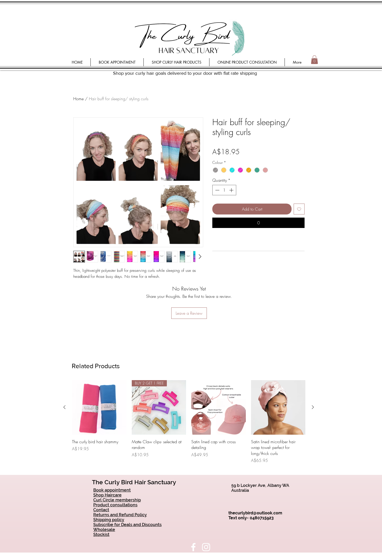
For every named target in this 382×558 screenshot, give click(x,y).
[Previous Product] (64, 407)
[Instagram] (206, 547)
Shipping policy (108, 519)
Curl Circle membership (117, 500)
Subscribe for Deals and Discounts (127, 524)
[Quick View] (99, 407)
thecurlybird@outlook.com (255, 512)
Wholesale (104, 529)
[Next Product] (313, 407)
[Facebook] (193, 547)
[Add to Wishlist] (299, 209)
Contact (101, 509)
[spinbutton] (224, 190)
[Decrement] (216, 190)
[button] (314, 59)
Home (78, 99)
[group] (188, 422)
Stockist (101, 534)
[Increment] (231, 190)
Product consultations (115, 504)
